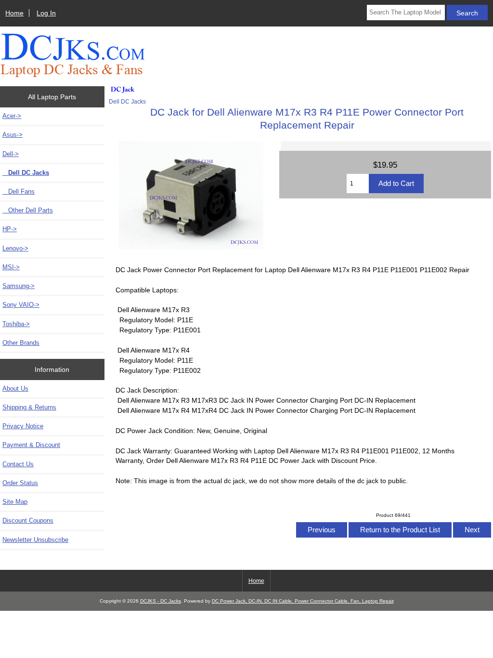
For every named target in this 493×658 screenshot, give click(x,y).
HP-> (9, 229)
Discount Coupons (27, 520)
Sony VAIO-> (20, 304)
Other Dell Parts (27, 210)
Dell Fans (18, 191)
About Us (15, 388)
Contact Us (18, 464)
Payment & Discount (31, 444)
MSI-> (11, 267)
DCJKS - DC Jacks (160, 601)
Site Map (14, 501)
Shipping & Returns (29, 407)
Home (14, 13)
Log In (46, 13)
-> (10, 154)
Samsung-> (18, 286)
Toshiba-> (16, 324)
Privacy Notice (22, 426)
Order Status (20, 483)
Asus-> (12, 134)
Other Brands (20, 342)
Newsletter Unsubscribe (35, 539)
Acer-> (11, 115)
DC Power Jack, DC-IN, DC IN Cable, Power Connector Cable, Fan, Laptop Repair (303, 601)
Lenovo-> (15, 248)
